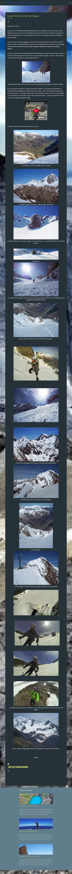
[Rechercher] (45, 2)
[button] (8, 22)
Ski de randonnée (18, 767)
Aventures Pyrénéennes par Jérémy (23, 2)
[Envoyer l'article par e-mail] (8, 764)
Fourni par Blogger (37, 872)
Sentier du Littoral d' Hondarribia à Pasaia (28, 831)
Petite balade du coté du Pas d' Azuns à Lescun (29, 856)
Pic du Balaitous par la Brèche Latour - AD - (29, 806)
